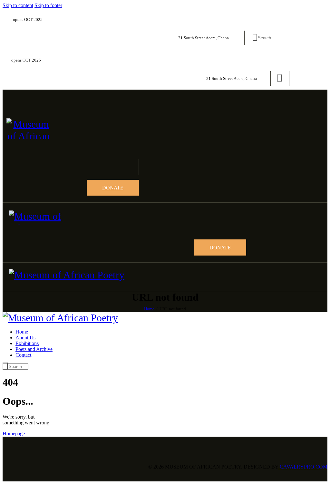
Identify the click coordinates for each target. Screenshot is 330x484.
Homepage (14, 433)
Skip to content (18, 5)
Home (149, 308)
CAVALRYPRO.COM (302, 466)
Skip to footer (48, 5)
